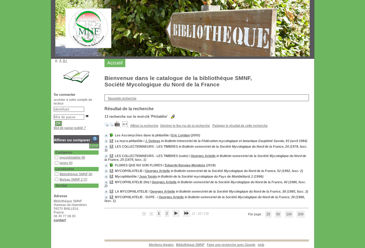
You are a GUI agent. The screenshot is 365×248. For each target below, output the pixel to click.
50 (278, 214)
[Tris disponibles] (125, 126)
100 (289, 214)
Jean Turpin (148, 176)
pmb (261, 245)
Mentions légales (161, 245)
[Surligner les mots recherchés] (173, 117)
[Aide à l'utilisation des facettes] (94, 138)
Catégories (64, 152)
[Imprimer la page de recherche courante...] (118, 126)
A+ (65, 61)
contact (60, 220)
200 (301, 214)
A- (56, 60)
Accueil (115, 63)
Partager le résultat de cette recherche (240, 126)
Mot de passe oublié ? (70, 128)
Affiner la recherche (144, 126)
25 (268, 214)
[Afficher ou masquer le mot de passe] (87, 116)
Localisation (65, 169)
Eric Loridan (180, 135)
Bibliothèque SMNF (190, 245)
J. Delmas (152, 141)
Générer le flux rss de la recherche (185, 126)
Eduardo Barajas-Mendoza (185, 165)
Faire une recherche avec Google (231, 245)
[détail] (106, 135)
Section (61, 186)
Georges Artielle (203, 156)
